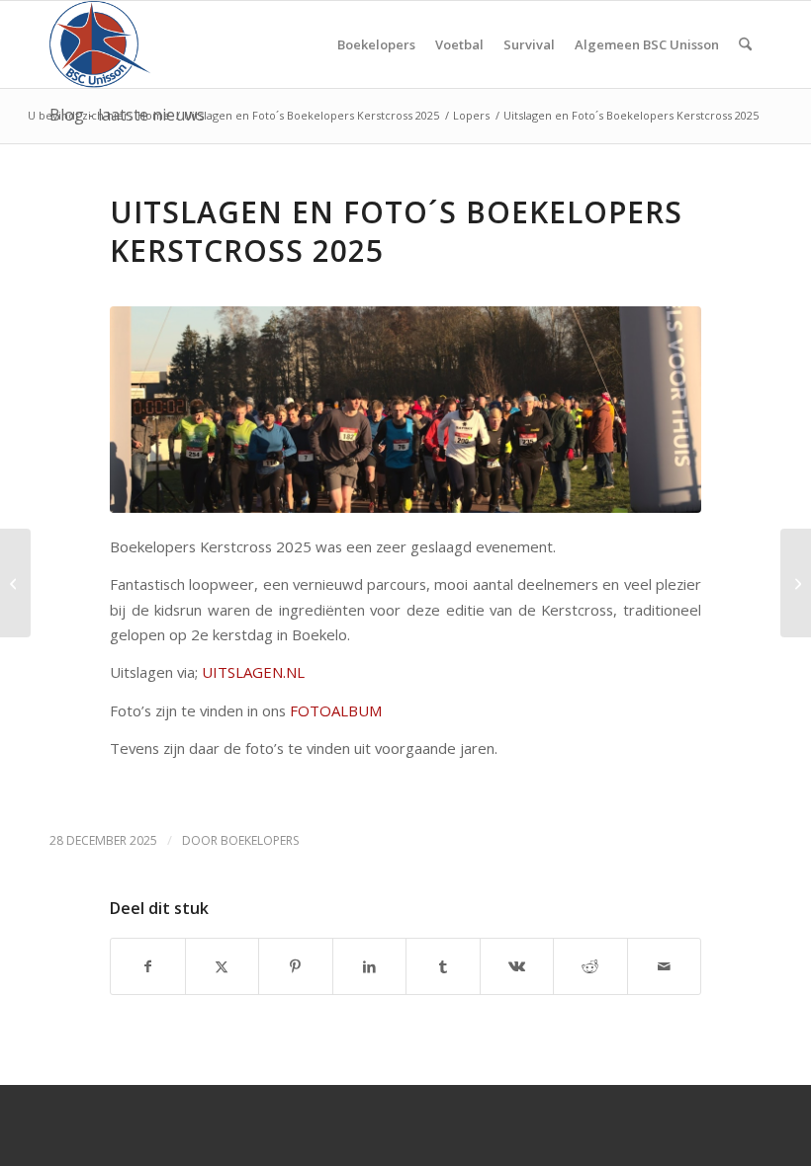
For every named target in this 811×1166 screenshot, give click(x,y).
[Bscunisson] (103, 44)
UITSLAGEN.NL (253, 672)
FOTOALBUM (336, 710)
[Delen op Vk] (517, 966)
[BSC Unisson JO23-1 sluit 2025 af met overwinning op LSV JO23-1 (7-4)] (15, 583)
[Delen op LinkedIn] (369, 966)
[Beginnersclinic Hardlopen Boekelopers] (795, 583)
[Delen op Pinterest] (295, 966)
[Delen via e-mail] (664, 966)
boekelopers (260, 840)
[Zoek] (745, 44)
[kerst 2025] (405, 409)
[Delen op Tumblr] (443, 966)
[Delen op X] (222, 966)
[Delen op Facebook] (148, 966)
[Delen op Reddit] (590, 966)
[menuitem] (376, 44)
